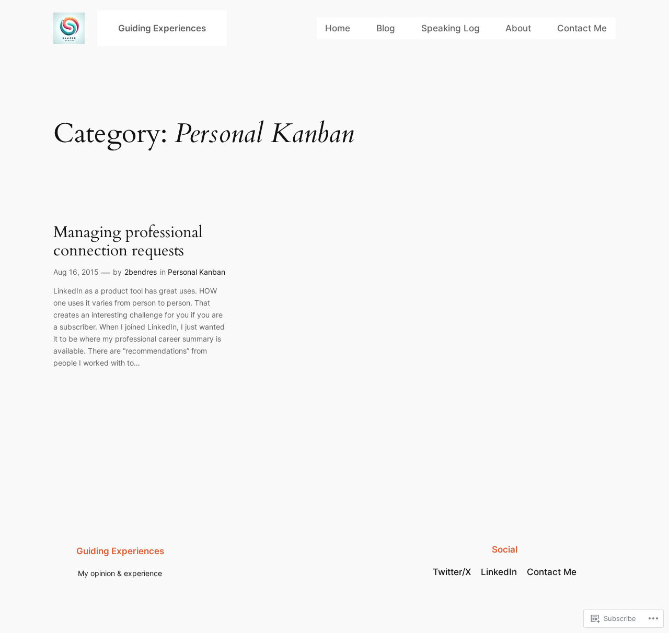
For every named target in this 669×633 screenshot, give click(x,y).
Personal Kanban (196, 271)
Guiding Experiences (162, 28)
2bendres (140, 271)
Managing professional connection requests (128, 242)
